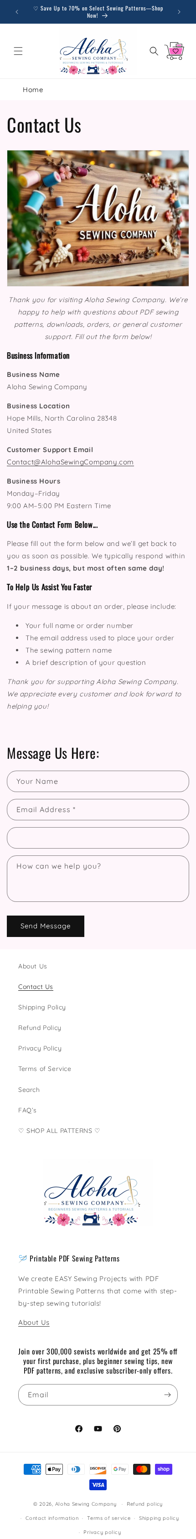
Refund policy (145, 1504)
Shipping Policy (42, 1007)
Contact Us (35, 987)
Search (29, 1090)
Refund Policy (40, 1028)
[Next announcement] (179, 12)
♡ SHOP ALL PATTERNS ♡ (59, 1131)
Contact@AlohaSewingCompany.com (70, 462)
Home (33, 89)
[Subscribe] (167, 1394)
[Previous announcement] (17, 12)
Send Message (46, 925)
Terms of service (108, 1518)
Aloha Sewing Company (86, 1504)
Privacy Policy (40, 1048)
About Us (32, 966)
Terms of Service (45, 1069)
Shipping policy (159, 1518)
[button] (18, 51)
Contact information (52, 1518)
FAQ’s (27, 1110)
